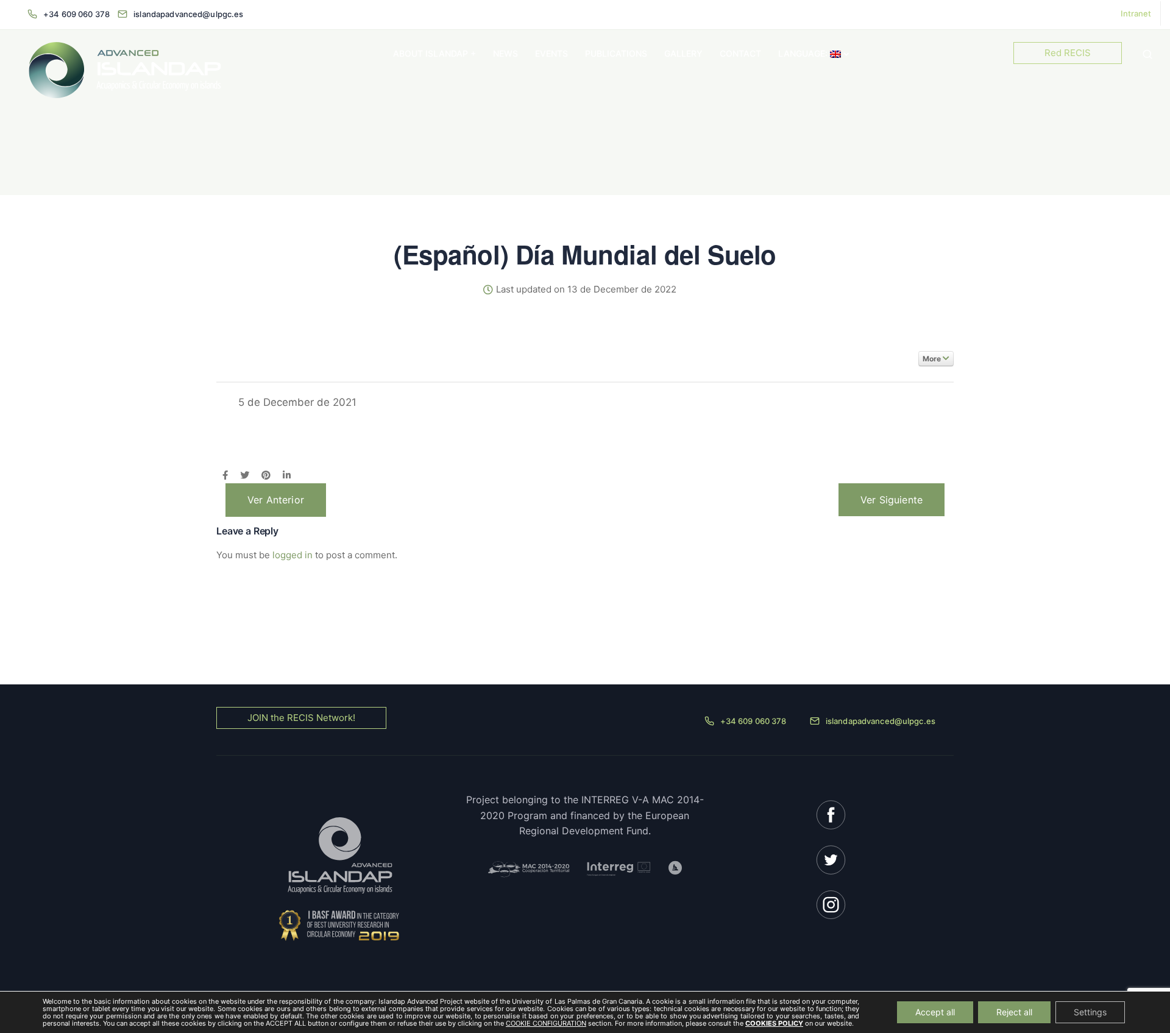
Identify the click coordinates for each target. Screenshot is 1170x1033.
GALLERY (683, 53)
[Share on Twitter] (244, 476)
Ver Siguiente (891, 500)
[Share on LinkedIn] (287, 476)
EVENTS (551, 53)
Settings (1090, 1012)
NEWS (505, 53)
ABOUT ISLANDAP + (434, 53)
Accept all (935, 1012)
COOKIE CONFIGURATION (546, 1023)
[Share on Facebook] (225, 476)
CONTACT (740, 53)
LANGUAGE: (804, 53)
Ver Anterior (275, 500)
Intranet (1136, 13)
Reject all (1014, 1012)
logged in (292, 555)
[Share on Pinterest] (266, 476)
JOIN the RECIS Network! (301, 717)
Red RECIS (1067, 53)
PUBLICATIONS (616, 53)
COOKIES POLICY (774, 1023)
